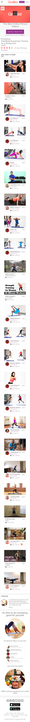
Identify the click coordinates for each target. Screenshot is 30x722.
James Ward (13, 186)
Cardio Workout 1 (14, 340)
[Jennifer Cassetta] (7, 208)
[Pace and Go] (7, 119)
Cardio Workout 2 (15, 385)
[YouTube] (16, 700)
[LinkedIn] (13, 700)
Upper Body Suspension (15, 73)
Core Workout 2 (14, 140)
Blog (26, 715)
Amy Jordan (13, 498)
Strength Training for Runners (10, 95)
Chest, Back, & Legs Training (15, 185)
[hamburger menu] (1, 2)
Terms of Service (19, 715)
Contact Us (7, 715)
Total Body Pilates (15, 496)
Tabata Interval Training (15, 452)
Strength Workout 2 (15, 251)
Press (11, 713)
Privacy (12, 715)
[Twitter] (22, 700)
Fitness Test (13, 229)
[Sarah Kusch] (7, 475)
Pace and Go (13, 119)
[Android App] (15, 708)
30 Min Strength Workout (10, 296)
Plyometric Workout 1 (15, 407)
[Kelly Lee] (7, 74)
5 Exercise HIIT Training (10, 563)
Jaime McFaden (14, 431)
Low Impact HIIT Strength (15, 541)
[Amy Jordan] (7, 498)
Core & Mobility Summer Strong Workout (15, 586)
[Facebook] (11, 700)
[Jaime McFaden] (7, 431)
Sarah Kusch (13, 476)
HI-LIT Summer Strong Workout (15, 474)
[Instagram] (8, 700)
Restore (12, 162)
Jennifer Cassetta (14, 209)
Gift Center (15, 716)
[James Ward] (7, 186)
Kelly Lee (12, 75)
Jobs (15, 713)
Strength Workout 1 (15, 318)
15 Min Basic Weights (10, 519)
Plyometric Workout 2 (15, 363)
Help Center (21, 713)
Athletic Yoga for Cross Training (10, 274)
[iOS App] (15, 704)
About (7, 713)
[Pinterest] (19, 700)
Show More (4, 50)
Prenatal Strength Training (15, 430)
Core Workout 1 (14, 118)
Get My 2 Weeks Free (15, 32)
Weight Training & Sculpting (15, 207)
